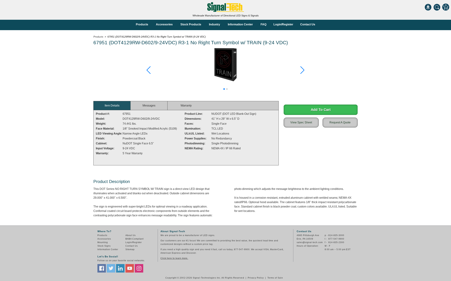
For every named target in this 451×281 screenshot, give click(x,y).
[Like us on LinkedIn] (120, 268)
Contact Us (307, 24)
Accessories (164, 24)
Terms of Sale (275, 278)
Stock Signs (104, 246)
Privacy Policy (256, 278)
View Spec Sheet (301, 122)
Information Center (240, 24)
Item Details (112, 105)
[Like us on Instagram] (139, 268)
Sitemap (130, 249)
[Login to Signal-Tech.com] (428, 7)
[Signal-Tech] (226, 7)
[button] (148, 70)
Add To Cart (321, 110)
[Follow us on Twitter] (111, 268)
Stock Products (190, 24)
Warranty (186, 105)
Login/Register (283, 24)
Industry (214, 24)
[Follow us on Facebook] (101, 268)
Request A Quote (340, 122)
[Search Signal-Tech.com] (436, 7)
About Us (130, 235)
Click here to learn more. (174, 258)
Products (142, 24)
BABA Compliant (134, 239)
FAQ (263, 24)
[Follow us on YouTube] (129, 268)
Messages (149, 105)
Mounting (102, 242)
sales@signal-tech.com (310, 242)
